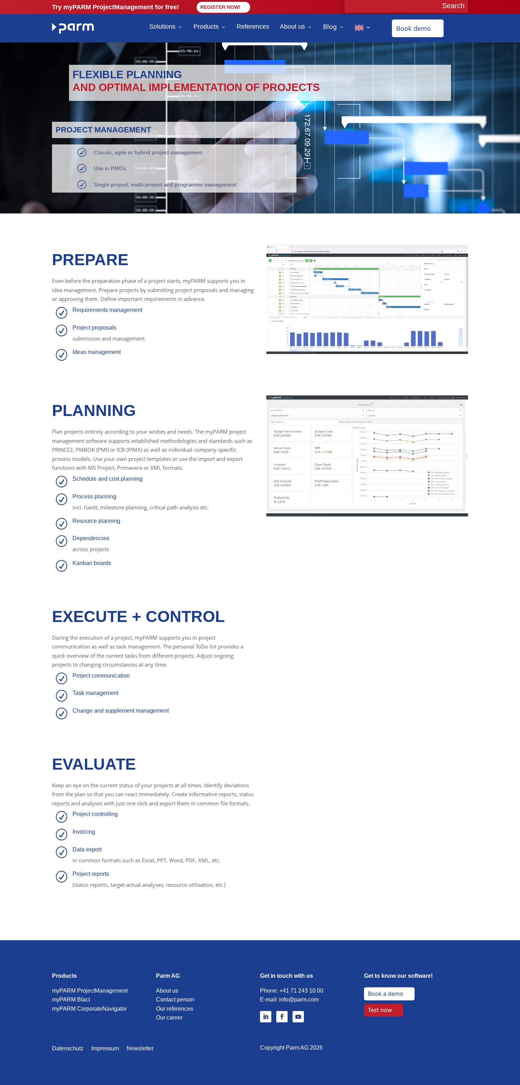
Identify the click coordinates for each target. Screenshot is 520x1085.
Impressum (105, 1048)
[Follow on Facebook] (282, 1016)
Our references (174, 1009)
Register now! (220, 7)
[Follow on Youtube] (298, 1016)
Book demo (413, 28)
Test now (380, 1010)
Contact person (175, 1000)
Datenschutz (67, 1048)
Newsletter (140, 1048)
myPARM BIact (71, 1000)
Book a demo (385, 994)
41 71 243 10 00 (303, 991)
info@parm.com (299, 1000)
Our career (169, 1018)
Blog (330, 26)
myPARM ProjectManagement (90, 991)
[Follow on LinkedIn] (265, 1016)
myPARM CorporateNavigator (89, 1009)
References (253, 26)
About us (292, 26)
